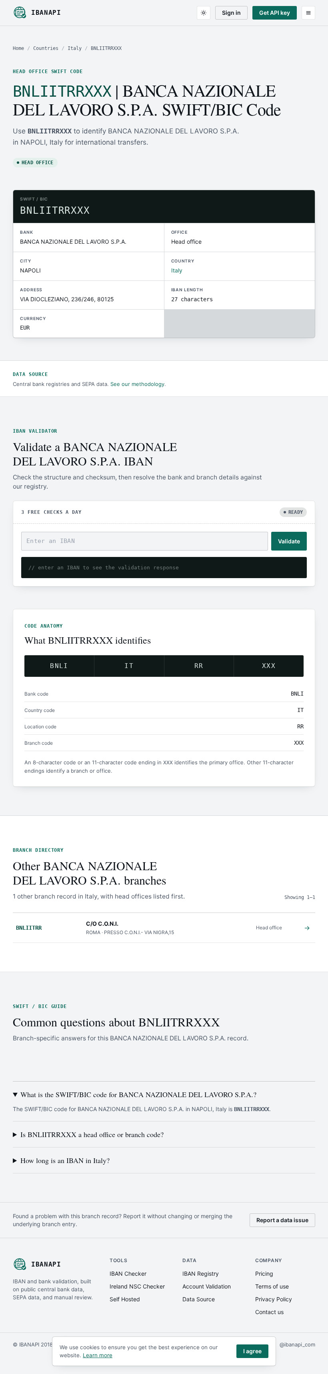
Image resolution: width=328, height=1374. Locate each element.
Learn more (97, 1355)
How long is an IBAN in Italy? (65, 1160)
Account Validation (206, 1286)
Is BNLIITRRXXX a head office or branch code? (92, 1134)
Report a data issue (282, 1220)
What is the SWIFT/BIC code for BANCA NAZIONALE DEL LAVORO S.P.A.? (138, 1094)
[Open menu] (308, 13)
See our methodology (137, 384)
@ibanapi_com (297, 1344)
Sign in (231, 12)
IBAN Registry (200, 1273)
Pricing (264, 1273)
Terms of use (272, 1286)
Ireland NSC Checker (137, 1286)
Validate (289, 541)
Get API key (274, 12)
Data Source (198, 1299)
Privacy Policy (273, 1299)
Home (18, 48)
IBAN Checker (128, 1273)
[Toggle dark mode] (203, 13)
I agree (252, 1351)
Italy (75, 48)
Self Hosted (125, 1299)
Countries (45, 48)
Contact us (269, 1311)
